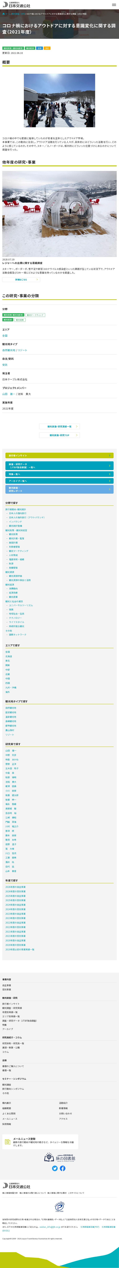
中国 (7, 678)
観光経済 (30, 48)
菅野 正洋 (10, 764)
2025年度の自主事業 (15, 895)
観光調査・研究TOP (59, 435)
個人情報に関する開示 (57, 1192)
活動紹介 (63, 1102)
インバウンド (15, 521)
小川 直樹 (10, 790)
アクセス (63, 1118)
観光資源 (9, 572)
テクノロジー (15, 617)
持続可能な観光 (16, 626)
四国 (7, 683)
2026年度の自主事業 (15, 886)
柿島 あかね (11, 759)
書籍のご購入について (13, 1066)
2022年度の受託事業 (15, 927)
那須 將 (9, 830)
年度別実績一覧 (10, 1012)
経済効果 (13, 592)
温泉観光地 (10, 716)
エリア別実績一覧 (11, 1016)
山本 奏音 (10, 871)
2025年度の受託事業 (15, 900)
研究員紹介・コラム (12, 1037)
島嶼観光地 (10, 721)
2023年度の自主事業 (15, 913)
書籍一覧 (6, 1070)
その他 (8, 630)
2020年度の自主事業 (15, 940)
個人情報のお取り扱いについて (33, 1192)
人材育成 (13, 555)
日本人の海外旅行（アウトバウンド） (27, 517)
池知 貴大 (10, 781)
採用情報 (6, 1124)
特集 (4, 1024)
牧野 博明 (10, 777)
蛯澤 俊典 (10, 786)
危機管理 (13, 567)
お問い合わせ (65, 1113)
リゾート (22, 350)
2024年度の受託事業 (15, 909)
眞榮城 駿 (10, 808)
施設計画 (13, 542)
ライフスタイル (16, 622)
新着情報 (63, 1108)
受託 (47, 48)
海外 (7, 692)
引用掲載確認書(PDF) (90, 1226)
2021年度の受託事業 (15, 935)
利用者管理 (14, 546)
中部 (7, 669)
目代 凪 (9, 866)
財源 (11, 563)
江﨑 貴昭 (10, 817)
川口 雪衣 (10, 853)
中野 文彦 (10, 755)
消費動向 (13, 588)
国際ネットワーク (17, 634)
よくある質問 (8, 1113)
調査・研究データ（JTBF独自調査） (20, 1020)
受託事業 (6, 989)
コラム (5, 1051)
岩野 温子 (10, 844)
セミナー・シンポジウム (14, 1078)
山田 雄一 (8, 394)
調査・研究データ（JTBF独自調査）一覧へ (22, 466)
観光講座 (6, 1084)
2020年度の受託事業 (15, 944)
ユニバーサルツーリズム (21, 605)
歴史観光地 (10, 712)
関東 (7, 665)
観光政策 (13, 534)
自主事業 (6, 985)
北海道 (8, 656)
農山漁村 (9, 730)
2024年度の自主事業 (15, 904)
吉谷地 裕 (10, 813)
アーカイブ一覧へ (18, 480)
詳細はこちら (21, 279)
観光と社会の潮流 (14, 601)
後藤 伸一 (10, 799)
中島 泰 (9, 772)
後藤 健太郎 (11, 795)
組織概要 (6, 1108)
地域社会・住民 (16, 613)
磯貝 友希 (10, 839)
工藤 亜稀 (10, 857)
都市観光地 (10, 725)
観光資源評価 (15, 575)
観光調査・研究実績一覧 (60, 426)
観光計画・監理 (16, 538)
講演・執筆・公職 (11, 1047)
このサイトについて (76, 1192)
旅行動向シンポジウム (13, 1088)
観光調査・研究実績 (12, 1007)
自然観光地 (8, 350)
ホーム (8, 14)
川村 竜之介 (11, 826)
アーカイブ (7, 1029)
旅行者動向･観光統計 (15, 509)
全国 (39, 48)
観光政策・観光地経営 (13, 48)
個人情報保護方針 (10, 1192)
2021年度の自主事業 (15, 931)
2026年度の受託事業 (15, 891)
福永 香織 (10, 804)
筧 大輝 (9, 848)
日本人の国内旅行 (17, 513)
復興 (11, 609)
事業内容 (6, 979)
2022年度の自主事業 (15, 922)
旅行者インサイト (18, 455)
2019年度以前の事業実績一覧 (19, 949)
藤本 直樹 (10, 835)
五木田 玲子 (11, 768)
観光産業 (20, 319)
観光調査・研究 (18, 14)
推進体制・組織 (16, 559)
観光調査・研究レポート (15, 489)
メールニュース (9, 1118)
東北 (7, 660)
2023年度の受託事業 (15, 918)
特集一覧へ (14, 474)
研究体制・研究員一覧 (13, 1043)
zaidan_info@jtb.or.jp (50, 1226)
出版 (4, 1060)
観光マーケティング (35, 315)
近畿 (7, 674)
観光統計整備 (15, 525)
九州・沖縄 (10, 687)
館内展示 (6, 1102)
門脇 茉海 (10, 821)
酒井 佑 (9, 862)
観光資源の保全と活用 (20, 580)
